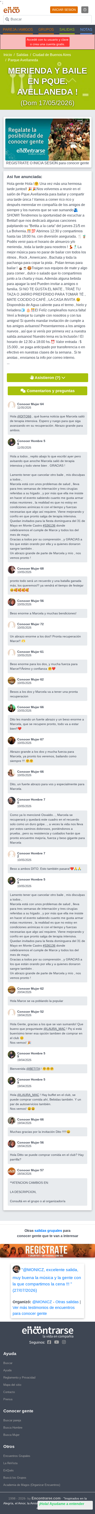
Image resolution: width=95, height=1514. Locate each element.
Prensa (7, 1399)
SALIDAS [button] (67, 29)
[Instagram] (63, 1342)
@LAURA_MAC (54, 1028)
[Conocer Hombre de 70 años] (12, 801)
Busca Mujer (11, 1434)
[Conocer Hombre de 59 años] (12, 442)
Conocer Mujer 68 (30, 568)
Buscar (7, 1363)
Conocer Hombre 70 (31, 801)
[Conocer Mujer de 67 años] (12, 740)
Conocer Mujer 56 (30, 600)
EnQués (8, 1470)
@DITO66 (24, 416)
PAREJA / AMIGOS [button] (18, 29)
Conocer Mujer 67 (30, 739)
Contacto (9, 1392)
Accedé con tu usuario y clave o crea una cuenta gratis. (47, 42)
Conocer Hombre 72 (31, 855)
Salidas (22, 55)
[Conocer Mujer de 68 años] (12, 570)
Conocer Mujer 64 (30, 404)
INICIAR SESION (64, 9)
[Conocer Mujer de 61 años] (12, 653)
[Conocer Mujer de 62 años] (12, 680)
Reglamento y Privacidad (19, 1377)
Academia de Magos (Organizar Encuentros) (31, 1485)
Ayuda (7, 1370)
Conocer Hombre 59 (31, 442)
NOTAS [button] (86, 29)
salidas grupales (48, 1230)
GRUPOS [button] (46, 29)
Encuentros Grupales (16, 1456)
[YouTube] (55, 1342)
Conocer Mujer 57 (30, 1170)
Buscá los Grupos (14, 1477)
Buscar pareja (12, 1420)
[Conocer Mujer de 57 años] (12, 1171)
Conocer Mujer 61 (30, 651)
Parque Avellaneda (23, 60)
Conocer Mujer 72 (30, 624)
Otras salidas (67, 1302)
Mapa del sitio (12, 1384)
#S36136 (49, 525)
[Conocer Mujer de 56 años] (12, 602)
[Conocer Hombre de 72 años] (12, 854)
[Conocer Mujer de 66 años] (12, 708)
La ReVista (10, 1463)
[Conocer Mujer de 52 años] (12, 1013)
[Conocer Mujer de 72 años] (12, 625)
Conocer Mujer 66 (30, 707)
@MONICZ (42, 1302)
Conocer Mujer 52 (30, 1011)
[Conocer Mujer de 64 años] (12, 405)
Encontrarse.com (46, 1498)
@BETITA (33, 1068)
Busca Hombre (12, 1427)
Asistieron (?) (47, 377)
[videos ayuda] (84, 9)
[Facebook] (48, 1342)
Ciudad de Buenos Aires (52, 55)
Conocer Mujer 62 (30, 679)
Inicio (8, 55)
